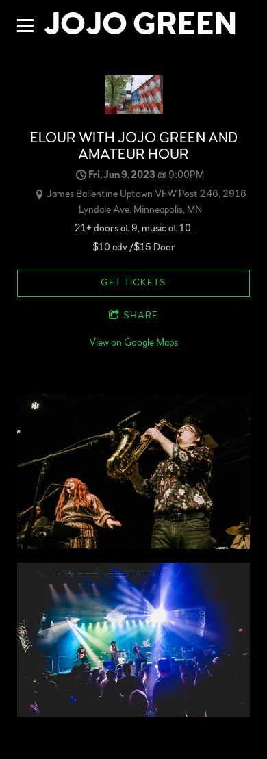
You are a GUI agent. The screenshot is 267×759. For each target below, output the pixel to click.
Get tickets (133, 282)
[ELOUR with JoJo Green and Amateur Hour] (134, 111)
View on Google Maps (133, 342)
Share (140, 315)
